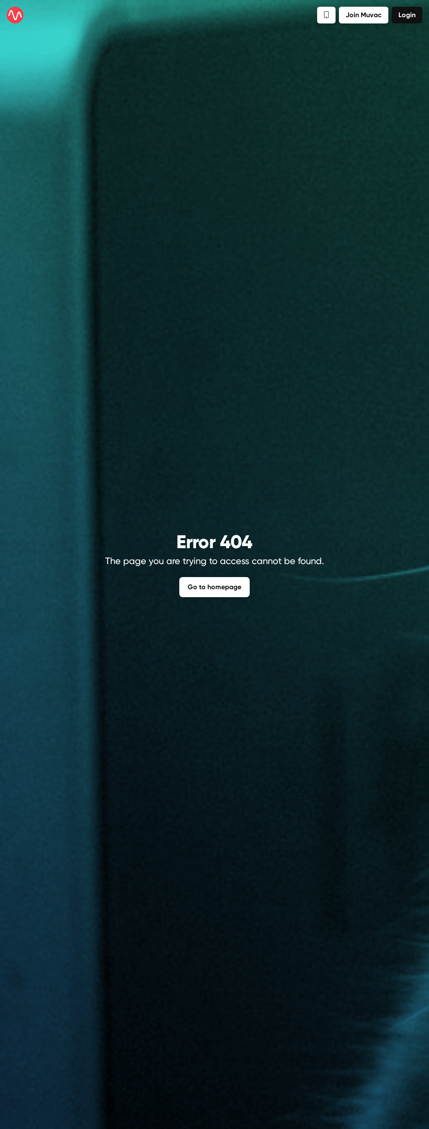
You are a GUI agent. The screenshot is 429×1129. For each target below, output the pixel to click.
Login (407, 15)
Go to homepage (214, 587)
